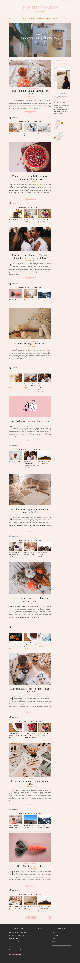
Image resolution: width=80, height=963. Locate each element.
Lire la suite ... (30, 112)
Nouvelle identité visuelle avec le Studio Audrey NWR (15, 554)
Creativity (26, 88)
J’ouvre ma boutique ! (15, 461)
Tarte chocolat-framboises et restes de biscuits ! (30, 645)
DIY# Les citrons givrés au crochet (30, 343)
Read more (59, 116)
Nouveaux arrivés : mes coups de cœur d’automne (30, 690)
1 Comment (33, 96)
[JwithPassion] (40, 8)
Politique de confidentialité (15, 954)
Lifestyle (48, 19)
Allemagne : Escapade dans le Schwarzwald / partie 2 (44, 463)
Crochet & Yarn (33, 88)
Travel (53, 944)
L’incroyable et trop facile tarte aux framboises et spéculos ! (30, 177)
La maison (40, 19)
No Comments (33, 181)
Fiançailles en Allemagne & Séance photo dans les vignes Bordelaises (30, 256)
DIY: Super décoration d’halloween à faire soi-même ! (30, 599)
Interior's (40, 34)
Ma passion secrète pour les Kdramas (30, 421)
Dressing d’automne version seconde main (30, 782)
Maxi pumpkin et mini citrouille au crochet (30, 92)
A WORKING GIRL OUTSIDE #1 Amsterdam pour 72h (44, 554)
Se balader (31, 19)
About (55, 19)
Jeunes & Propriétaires (15, 219)
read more (40, 42)
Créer (25, 19)
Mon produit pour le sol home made (40, 37)
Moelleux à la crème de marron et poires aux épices (15, 645)
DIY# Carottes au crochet (30, 865)
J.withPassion (15, 117)
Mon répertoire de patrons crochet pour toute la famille (30, 511)
